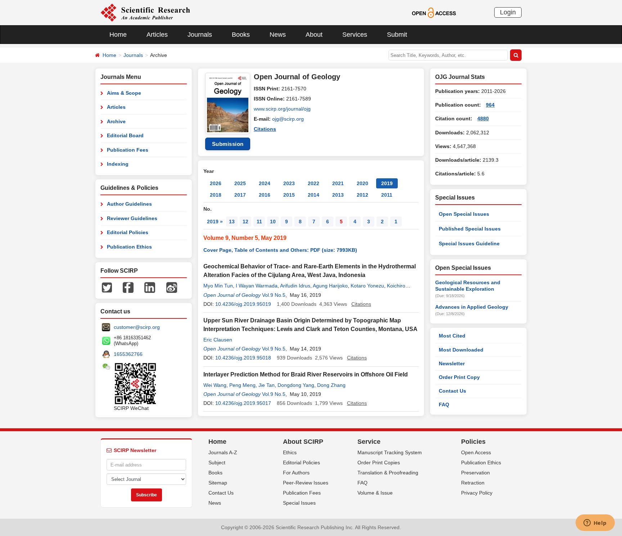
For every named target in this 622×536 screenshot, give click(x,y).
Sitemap (217, 483)
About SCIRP (303, 441)
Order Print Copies (378, 462)
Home (118, 34)
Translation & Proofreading (387, 472)
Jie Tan (266, 385)
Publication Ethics (129, 247)
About (314, 34)
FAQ (444, 404)
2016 (264, 195)
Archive (116, 121)
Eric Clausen (217, 340)
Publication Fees (127, 150)
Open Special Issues (464, 214)
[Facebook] (128, 287)
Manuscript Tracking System (389, 452)
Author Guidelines (129, 204)
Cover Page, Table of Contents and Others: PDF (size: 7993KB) (280, 250)
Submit (397, 34)
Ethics (290, 452)
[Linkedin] (149, 287)
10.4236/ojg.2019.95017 (243, 403)
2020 (362, 183)
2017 (240, 195)
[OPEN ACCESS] (433, 12)
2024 (264, 183)
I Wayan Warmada (257, 286)
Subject (216, 462)
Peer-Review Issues (305, 483)
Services (354, 34)
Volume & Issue (375, 493)
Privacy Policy (476, 493)
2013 (338, 195)
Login (508, 12)
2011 (386, 195)
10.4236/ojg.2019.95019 (243, 304)
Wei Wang (214, 385)
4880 (483, 118)
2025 (240, 183)
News (278, 34)
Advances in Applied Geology (471, 307)
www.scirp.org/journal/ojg (282, 109)
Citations (265, 129)
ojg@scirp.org (288, 119)
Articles (157, 34)
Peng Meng (242, 385)
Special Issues (299, 503)
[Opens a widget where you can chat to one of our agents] (595, 523)
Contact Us (452, 391)
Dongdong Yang (296, 385)
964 (490, 105)
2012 (362, 195)
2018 (215, 195)
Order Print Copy (459, 377)
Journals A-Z (222, 452)
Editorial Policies (127, 232)
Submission (228, 144)
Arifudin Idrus (295, 286)
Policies (473, 441)
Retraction (472, 483)
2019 (387, 183)
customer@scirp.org (137, 327)
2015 (289, 195)
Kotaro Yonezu (367, 286)
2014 (313, 195)
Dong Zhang (331, 385)
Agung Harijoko (330, 286)
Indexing (118, 164)
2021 (338, 183)
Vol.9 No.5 (273, 295)
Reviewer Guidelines (132, 218)
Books (241, 34)
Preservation (475, 472)
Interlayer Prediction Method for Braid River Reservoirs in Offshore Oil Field (305, 374)
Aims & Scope (124, 93)
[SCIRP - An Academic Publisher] (145, 12)
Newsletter (452, 363)
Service (368, 441)
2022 (313, 183)
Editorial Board (125, 135)
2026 (215, 183)
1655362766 (128, 354)
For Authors (296, 472)
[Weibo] (171, 287)
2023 (289, 183)
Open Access (476, 452)
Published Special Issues (470, 229)
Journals (200, 34)
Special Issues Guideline (469, 243)
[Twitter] (107, 287)
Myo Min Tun (218, 286)
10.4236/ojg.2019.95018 (243, 358)
